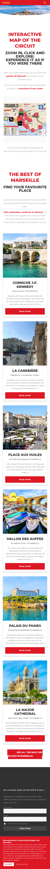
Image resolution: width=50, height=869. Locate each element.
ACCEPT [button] (8, 864)
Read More (25, 311)
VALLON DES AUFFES (25, 540)
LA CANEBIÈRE (25, 372)
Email (5, 815)
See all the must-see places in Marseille (25, 754)
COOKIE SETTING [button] (22, 864)
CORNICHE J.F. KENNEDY (25, 286)
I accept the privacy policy (16, 824)
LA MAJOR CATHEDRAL (25, 713)
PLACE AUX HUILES (25, 456)
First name (7, 807)
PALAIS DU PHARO (25, 627)
